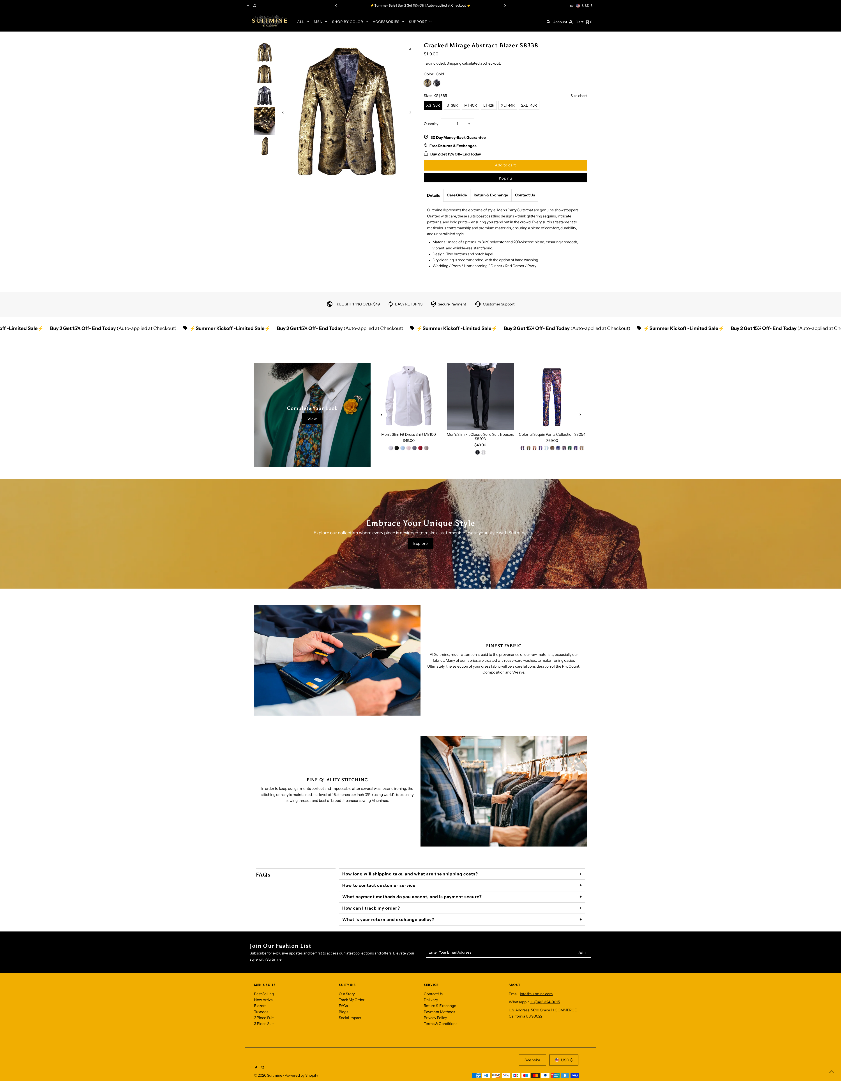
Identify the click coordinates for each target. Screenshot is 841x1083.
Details (433, 195)
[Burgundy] (534, 448)
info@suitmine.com (536, 994)
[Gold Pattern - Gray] (582, 448)
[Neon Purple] (540, 448)
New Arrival (264, 1000)
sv (572, 6)
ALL (300, 21)
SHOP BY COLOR (347, 21)
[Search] (548, 21)
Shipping (454, 63)
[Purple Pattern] (576, 448)
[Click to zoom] (410, 49)
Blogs (343, 1012)
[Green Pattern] (570, 448)
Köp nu (505, 178)
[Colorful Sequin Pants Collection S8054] (552, 396)
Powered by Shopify (301, 1075)
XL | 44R (508, 105)
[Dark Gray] (414, 448)
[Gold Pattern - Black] (552, 448)
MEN (318, 21)
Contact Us (525, 195)
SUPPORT (418, 21)
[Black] (397, 448)
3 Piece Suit (264, 1023)
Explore (420, 543)
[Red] (420, 448)
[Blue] (403, 448)
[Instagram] (254, 5)
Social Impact (350, 1018)
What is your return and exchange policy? (388, 919)
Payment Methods (439, 1012)
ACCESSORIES (386, 21)
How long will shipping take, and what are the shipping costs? (410, 874)
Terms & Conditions (440, 1023)
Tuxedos (261, 1012)
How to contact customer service (378, 885)
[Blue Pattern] (558, 448)
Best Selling (264, 994)
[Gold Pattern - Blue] (564, 448)
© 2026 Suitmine (268, 1075)
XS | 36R (433, 105)
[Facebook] (247, 5)
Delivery (431, 1000)
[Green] (528, 448)
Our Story (347, 994)
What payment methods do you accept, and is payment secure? (412, 896)
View (312, 419)
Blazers (260, 1006)
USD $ (587, 6)
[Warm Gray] (426, 448)
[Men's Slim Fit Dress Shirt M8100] (408, 396)
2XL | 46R (529, 105)
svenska (532, 1060)
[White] (391, 448)
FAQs (343, 1006)
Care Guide (457, 195)
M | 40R (470, 105)
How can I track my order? (371, 908)
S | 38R (452, 105)
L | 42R (488, 105)
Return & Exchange (491, 195)
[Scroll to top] (832, 1071)
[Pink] (408, 448)
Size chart (579, 96)
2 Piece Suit (264, 1018)
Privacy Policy (435, 1018)
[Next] (505, 5)
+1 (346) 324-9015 (545, 1002)
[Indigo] (522, 448)
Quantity (431, 124)
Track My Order (351, 1000)
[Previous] (336, 5)
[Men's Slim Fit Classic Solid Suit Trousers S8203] (480, 396)
